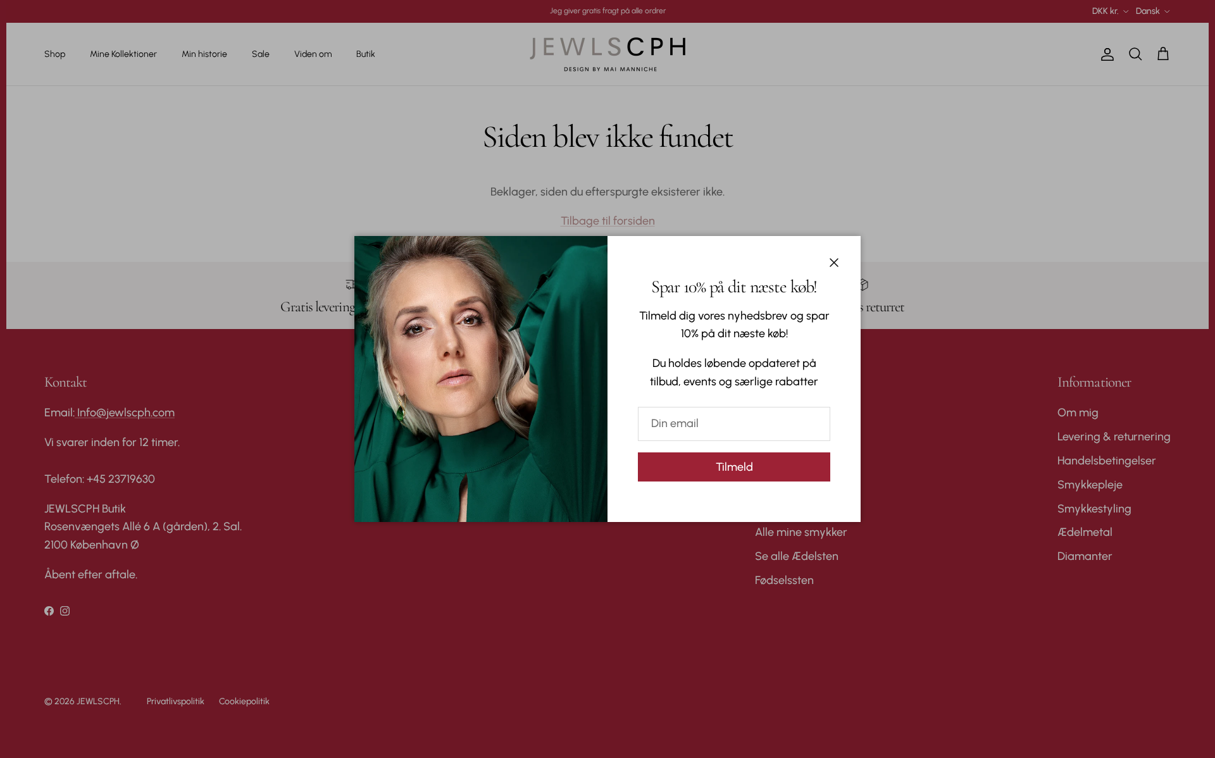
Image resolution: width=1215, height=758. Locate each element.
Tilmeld (734, 467)
